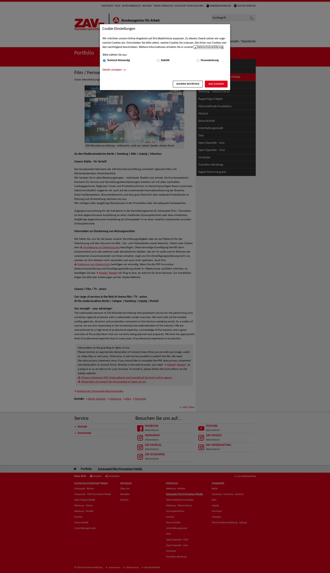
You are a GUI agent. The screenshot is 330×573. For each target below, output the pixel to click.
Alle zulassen (216, 84)
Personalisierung (210, 60)
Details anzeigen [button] (112, 69)
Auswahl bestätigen (187, 84)
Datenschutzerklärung (210, 47)
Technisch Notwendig (118, 60)
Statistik (165, 60)
